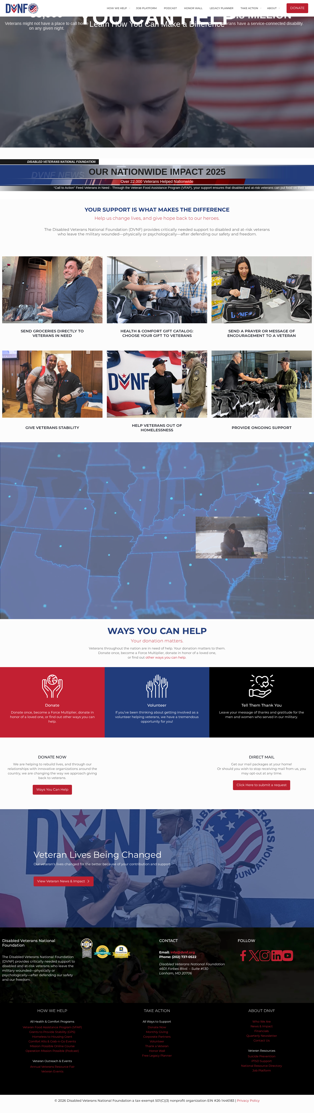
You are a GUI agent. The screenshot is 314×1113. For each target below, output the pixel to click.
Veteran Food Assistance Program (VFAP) (52, 1027)
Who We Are (261, 1021)
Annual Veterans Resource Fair (52, 1066)
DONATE (297, 8)
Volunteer (157, 1041)
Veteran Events (52, 1071)
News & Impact (262, 1026)
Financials (261, 1031)
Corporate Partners (157, 1036)
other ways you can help (166, 657)
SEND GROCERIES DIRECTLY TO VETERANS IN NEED (52, 333)
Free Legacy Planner (157, 1055)
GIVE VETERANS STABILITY (52, 427)
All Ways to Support (157, 1021)
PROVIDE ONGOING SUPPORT (262, 427)
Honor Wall (157, 1051)
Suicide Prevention (261, 1056)
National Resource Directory (261, 1066)
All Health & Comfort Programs (52, 1021)
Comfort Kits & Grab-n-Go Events (52, 1041)
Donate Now (157, 1027)
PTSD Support (261, 1061)
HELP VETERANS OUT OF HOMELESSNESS (157, 427)
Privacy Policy (248, 1101)
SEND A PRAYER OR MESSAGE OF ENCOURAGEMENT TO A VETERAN (261, 333)
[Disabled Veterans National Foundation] (23, 8)
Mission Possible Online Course (52, 1046)
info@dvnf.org (182, 952)
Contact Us (261, 1040)
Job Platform (261, 1070)
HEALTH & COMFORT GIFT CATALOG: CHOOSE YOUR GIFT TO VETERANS (156, 333)
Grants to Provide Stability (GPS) (52, 1032)
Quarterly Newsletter (261, 1036)
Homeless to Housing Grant (52, 1036)
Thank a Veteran (157, 1046)
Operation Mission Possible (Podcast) (52, 1051)
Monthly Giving (157, 1032)
